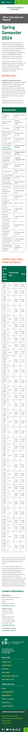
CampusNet (17, 44)
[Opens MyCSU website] (17, 2)
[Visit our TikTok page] (19, 729)
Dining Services (6, 695)
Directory (5, 669)
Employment (6, 672)
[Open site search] (21, 2)
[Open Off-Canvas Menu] (26, 2)
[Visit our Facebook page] (2, 729)
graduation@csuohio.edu (9, 630)
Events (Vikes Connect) (9, 676)
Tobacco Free (6, 721)
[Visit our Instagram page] (17, 729)
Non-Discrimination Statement (12, 718)
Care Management (8, 692)
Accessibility (6, 723)
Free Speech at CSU (8, 679)
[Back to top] (26, 730)
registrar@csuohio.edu (8, 605)
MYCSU (4, 688)
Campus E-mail (6, 662)
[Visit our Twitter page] (4, 729)
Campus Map (6, 665)
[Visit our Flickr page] (10, 729)
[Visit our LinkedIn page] (14, 729)
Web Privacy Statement (10, 716)
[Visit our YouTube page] (7, 729)
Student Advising (7, 706)
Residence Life (6, 702)
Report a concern (8, 699)
